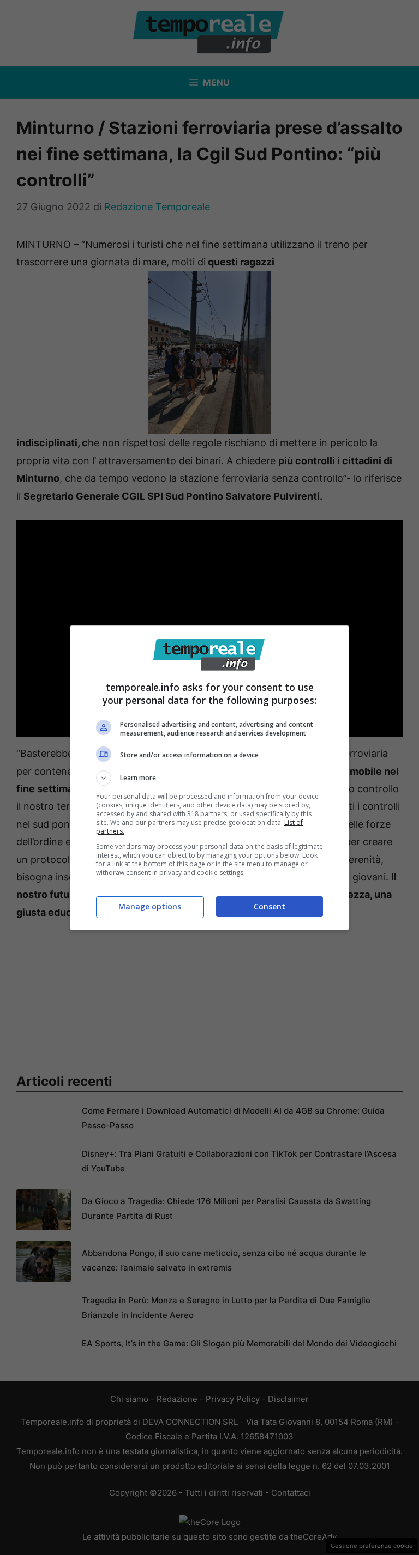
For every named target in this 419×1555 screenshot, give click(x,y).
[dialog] (209, 777)
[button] (209, 778)
